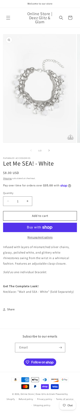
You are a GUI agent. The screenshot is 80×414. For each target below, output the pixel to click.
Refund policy (26, 399)
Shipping (7, 178)
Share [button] (11, 309)
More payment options (40, 237)
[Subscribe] (60, 347)
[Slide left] (30, 150)
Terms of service (64, 399)
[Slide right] (49, 150)
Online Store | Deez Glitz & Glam (38, 394)
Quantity (8, 193)
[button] (8, 17)
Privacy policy (44, 399)
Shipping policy (41, 405)
